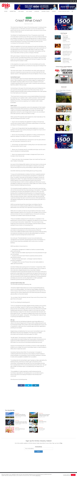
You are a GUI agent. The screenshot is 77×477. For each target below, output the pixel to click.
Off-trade (29, 11)
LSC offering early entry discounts (63, 114)
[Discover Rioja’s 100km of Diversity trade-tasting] (64, 97)
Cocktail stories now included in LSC (63, 104)
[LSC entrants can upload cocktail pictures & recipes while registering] (64, 128)
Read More (37, 475)
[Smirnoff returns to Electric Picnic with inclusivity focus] (59, 53)
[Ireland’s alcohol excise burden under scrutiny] (59, 46)
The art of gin (42, 428)
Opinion (36, 11)
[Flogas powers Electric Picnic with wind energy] (59, 60)
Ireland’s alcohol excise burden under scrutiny (67, 46)
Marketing (13, 11)
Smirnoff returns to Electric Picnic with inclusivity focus (67, 53)
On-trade (21, 11)
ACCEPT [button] (73, 474)
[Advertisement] (28, 396)
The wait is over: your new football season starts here (21, 422)
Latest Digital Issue (63, 11)
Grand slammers (42, 421)
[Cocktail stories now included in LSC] (64, 108)
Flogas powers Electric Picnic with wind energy (20, 415)
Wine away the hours (20, 428)
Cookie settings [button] (66, 475)
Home (5, 11)
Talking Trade (45, 11)
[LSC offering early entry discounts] (64, 118)
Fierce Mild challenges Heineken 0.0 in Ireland (66, 38)
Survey (54, 11)
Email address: (38, 446)
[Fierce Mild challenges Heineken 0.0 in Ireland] (59, 37)
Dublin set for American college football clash (44, 415)
